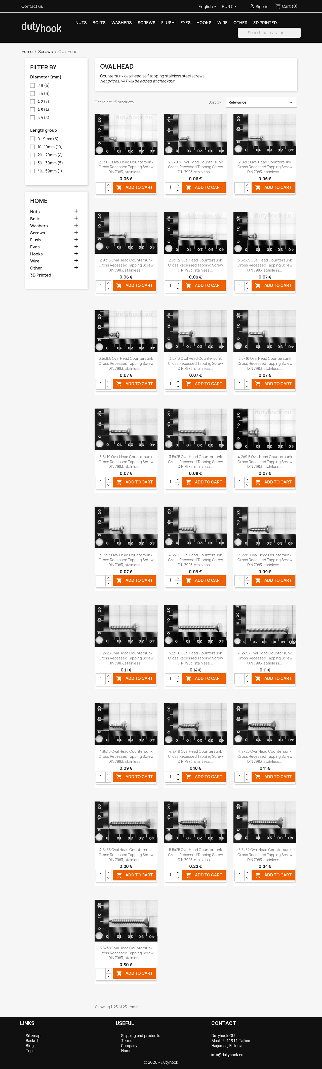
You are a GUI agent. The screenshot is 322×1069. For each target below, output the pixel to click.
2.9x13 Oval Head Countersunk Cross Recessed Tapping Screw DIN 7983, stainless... (264, 167)
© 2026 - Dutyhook (161, 1062)
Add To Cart (134, 187)
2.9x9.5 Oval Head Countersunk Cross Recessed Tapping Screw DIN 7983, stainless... (195, 167)
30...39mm (50, 163)
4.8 (43, 109)
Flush (168, 22)
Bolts (99, 22)
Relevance (261, 102)
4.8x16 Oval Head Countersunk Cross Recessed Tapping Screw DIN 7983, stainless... (126, 756)
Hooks (204, 22)
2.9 (43, 85)
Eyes (185, 22)
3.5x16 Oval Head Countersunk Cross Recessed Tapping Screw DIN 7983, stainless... (264, 363)
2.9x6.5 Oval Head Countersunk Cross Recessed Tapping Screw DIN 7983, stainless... (126, 167)
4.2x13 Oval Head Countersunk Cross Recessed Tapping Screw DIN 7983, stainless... (126, 560)
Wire (222, 22)
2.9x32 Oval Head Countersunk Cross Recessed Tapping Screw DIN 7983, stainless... (195, 265)
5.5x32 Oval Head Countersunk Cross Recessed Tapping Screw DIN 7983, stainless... (264, 854)
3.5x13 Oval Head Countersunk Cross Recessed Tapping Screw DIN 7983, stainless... (195, 363)
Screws (146, 22)
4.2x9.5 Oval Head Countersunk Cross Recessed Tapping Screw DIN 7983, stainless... (264, 461)
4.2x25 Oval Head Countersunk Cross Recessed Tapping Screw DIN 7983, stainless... (126, 658)
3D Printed (265, 22)
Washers (121, 22)
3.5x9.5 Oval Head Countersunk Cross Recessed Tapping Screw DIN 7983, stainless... (126, 363)
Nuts (81, 22)
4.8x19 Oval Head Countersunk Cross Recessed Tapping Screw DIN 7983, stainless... (195, 756)
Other (240, 22)
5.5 (43, 117)
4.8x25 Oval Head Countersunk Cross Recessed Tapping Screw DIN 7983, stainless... (264, 756)
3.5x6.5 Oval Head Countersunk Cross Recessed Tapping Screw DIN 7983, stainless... (264, 265)
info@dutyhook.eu (227, 1054)
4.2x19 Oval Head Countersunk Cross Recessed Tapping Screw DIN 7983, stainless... (264, 560)
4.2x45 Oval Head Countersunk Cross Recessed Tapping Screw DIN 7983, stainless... (264, 658)
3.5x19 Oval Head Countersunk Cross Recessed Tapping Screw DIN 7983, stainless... (126, 461)
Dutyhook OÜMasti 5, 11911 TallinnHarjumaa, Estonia (230, 1040)
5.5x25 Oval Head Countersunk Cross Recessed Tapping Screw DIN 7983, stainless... (195, 854)
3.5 (43, 93)
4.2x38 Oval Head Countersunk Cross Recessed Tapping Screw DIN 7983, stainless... (195, 658)
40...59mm (49, 171)
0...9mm (48, 139)
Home (39, 201)
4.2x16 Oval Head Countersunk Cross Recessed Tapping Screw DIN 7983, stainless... (195, 560)
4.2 (43, 101)
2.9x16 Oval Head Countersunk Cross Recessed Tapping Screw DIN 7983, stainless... (126, 265)
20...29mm (50, 155)
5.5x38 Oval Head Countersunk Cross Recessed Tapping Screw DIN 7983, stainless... (126, 953)
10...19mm (50, 147)
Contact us (32, 6)
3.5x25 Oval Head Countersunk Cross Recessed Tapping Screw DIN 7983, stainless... (195, 461)
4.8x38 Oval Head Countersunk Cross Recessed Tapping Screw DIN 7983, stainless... (126, 854)
